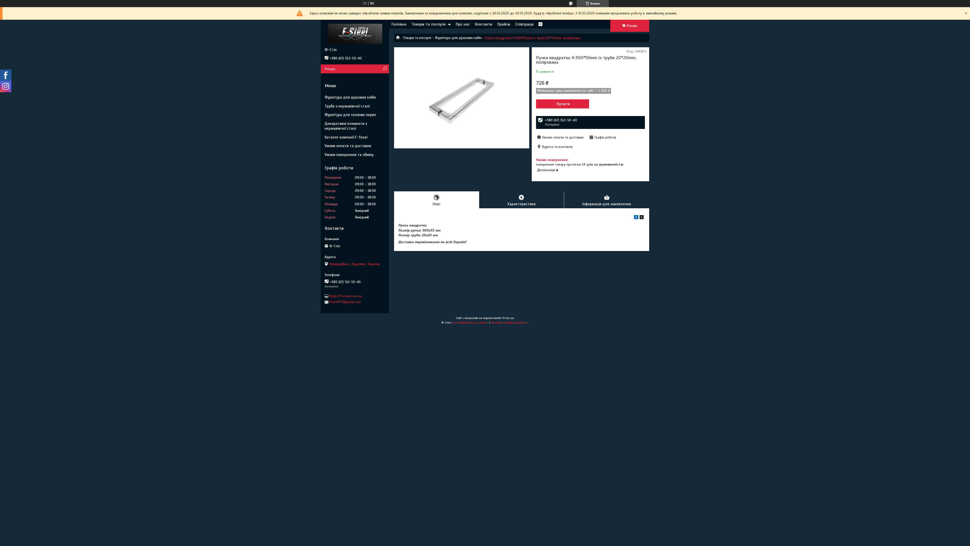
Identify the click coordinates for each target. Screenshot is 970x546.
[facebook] (636, 218)
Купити (563, 103)
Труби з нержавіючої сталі (347, 106)
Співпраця (524, 24)
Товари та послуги (428, 24)
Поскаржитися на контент (470, 322)
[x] (642, 218)
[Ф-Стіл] (355, 34)
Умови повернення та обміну (349, 154)
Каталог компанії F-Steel (346, 137)
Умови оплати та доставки (348, 146)
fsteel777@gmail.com (345, 302)
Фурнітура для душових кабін (458, 38)
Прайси (503, 24)
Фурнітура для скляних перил (350, 114)
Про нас (463, 24)
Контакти (483, 24)
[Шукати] (384, 68)
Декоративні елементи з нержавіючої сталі (346, 126)
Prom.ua (508, 318)
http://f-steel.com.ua (346, 296)
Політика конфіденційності (510, 322)
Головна (399, 24)
